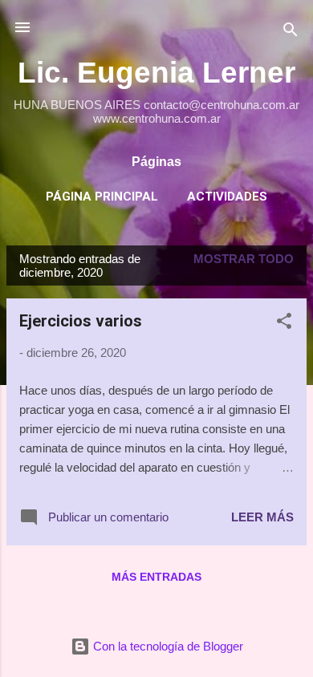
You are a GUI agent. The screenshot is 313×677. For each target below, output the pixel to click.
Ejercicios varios (80, 320)
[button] (284, 323)
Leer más (262, 517)
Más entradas (156, 576)
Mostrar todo (243, 259)
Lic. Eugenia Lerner (156, 72)
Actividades (227, 196)
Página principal (102, 196)
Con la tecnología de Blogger (166, 646)
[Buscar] (290, 32)
